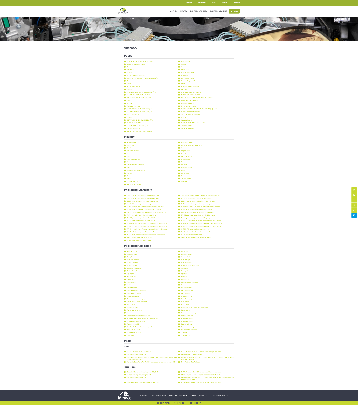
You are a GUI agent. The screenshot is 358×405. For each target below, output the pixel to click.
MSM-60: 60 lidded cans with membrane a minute (141, 215)
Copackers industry (133, 151)
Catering (183, 148)
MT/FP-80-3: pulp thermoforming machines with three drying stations (147, 229)
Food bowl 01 (131, 279)
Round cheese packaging (188, 313)
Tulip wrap (184, 332)
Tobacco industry (186, 178)
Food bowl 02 (185, 279)
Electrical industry (186, 156)
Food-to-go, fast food (133, 159)
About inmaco (185, 61)
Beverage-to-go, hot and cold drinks (191, 145)
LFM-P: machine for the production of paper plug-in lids (197, 204)
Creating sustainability (187, 72)
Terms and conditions (133, 128)
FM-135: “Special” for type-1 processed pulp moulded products (145, 204)
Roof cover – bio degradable (135, 313)
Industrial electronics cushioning (136, 290)
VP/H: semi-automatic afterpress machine (139, 237)
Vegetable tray (185, 335)
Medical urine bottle (133, 296)
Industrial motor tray (187, 290)
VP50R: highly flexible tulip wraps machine (139, 240)
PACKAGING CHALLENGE (218, 11)
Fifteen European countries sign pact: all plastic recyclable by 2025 (200, 375)
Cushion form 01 (186, 268)
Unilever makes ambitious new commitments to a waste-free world (201, 382)
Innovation (184, 89)
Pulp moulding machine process (190, 111)
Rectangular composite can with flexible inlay (194, 307)
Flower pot (184, 276)
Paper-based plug (186, 299)
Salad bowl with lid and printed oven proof (139, 327)
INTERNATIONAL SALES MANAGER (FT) (138, 95)
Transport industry (132, 181)
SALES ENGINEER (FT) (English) (190, 114)
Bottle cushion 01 (132, 254)
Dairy (128, 153)
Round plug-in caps (187, 324)
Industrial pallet (185, 293)
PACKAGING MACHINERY (198, 11)
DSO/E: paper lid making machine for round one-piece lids (198, 201)
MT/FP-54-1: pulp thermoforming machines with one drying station (201, 220)
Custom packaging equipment (136, 75)
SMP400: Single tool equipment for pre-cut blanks (141, 232)
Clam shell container (133, 259)
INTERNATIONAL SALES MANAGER (191, 92)
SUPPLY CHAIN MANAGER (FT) (136, 123)
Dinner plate (184, 271)
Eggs (128, 156)
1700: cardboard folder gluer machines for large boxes (143, 198)
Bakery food (130, 145)
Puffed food (185, 173)
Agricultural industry (133, 142)
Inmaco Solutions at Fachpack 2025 (191, 354)
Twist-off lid (130, 335)
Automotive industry (187, 142)
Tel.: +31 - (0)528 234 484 (220, 395)
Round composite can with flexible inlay (138, 315)
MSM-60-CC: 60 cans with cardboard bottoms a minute (197, 212)
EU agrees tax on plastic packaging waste (139, 375)
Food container (131, 282)
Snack (129, 178)
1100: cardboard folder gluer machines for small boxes (143, 195)
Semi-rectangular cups (188, 327)
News (129, 100)
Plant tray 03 (185, 304)
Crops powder (185, 151)
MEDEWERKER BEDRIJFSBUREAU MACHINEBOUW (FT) (197, 97)
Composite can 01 (132, 262)
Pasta (183, 170)
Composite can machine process (136, 67)
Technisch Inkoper (186, 125)
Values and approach (187, 128)
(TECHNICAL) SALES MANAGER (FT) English (140, 61)
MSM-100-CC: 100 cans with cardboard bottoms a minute (144, 209)
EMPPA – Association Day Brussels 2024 (139, 352)
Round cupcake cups (187, 315)
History (129, 83)
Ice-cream (184, 164)
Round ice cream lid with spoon (136, 321)
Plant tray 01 (185, 301)
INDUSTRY (183, 11)
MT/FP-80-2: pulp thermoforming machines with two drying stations (201, 226)
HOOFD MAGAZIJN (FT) (134, 86)
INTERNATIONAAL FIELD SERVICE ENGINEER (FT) (141, 92)
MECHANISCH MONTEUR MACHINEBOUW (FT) (140, 97)
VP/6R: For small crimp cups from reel (192, 234)
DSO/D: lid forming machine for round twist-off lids (196, 198)
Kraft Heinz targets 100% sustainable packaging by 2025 (143, 382)
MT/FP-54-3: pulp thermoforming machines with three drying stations (201, 223)
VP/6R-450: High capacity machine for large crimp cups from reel (146, 234)
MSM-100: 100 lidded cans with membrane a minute (196, 209)
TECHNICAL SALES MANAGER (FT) (137, 125)
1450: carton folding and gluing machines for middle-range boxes (200, 195)
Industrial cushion (132, 287)
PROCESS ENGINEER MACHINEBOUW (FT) (139, 109)
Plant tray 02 (131, 304)
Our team (130, 103)
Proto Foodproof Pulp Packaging (190, 362)
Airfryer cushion (132, 251)
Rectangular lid (185, 310)
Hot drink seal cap (186, 285)
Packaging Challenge (187, 103)
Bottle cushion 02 (186, 254)
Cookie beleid (185, 69)
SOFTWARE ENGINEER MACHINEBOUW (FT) (140, 120)
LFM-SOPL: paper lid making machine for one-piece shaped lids (145, 206)
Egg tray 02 (184, 273)
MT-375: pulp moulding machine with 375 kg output (196, 218)
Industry (129, 89)
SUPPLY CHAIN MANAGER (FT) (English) (193, 123)
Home (126, 18)
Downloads (184, 75)
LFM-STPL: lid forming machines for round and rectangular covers (200, 206)
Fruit (182, 162)
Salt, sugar (130, 176)
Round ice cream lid (187, 318)
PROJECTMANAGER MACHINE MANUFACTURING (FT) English (199, 109)
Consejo (183, 67)
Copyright (130, 72)
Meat (128, 167)
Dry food (183, 153)
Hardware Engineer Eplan (188, 81)
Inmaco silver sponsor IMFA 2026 (136, 354)
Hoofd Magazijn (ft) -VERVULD (190, 86)
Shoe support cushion (133, 329)
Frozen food (130, 162)
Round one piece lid (133, 324)
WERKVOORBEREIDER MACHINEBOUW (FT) (139, 131)
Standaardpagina (186, 120)
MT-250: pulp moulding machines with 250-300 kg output (144, 218)
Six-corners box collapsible (189, 329)
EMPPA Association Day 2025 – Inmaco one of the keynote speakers (201, 352)
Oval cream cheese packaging (136, 299)
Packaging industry (187, 167)
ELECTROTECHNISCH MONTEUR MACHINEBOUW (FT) (142, 78)
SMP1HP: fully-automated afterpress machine (195, 229)
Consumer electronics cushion (190, 265)
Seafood (183, 176)
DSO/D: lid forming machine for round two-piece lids (142, 201)
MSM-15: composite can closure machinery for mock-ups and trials (147, 212)
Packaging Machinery (133, 106)
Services (129, 117)
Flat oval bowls (131, 276)
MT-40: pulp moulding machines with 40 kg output (141, 220)
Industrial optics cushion (134, 293)
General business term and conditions (138, 81)
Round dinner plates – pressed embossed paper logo (142, 318)
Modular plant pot (186, 296)
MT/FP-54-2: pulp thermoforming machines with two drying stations (147, 223)
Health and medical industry (135, 164)
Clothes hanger (185, 259)
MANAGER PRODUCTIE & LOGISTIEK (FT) (193, 95)
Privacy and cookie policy (188, 106)
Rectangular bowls (132, 307)
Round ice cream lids (187, 321)
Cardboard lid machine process (136, 64)
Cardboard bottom (186, 257)
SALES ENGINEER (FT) (133, 114)
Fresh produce (185, 159)
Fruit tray (129, 285)
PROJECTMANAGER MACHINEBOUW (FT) (139, 111)
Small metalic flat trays (134, 332)
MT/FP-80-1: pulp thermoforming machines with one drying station (147, 226)
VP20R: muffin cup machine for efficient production (196, 237)
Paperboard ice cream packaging (137, 301)
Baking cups (184, 251)
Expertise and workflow (188, 78)
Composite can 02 (186, 262)
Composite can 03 (132, 265)
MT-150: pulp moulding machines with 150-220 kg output (198, 215)
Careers (183, 64)
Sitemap (183, 117)
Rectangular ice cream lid (134, 310)
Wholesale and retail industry (135, 184)
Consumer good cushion (134, 268)
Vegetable (184, 181)
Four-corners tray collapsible (189, 282)
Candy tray (130, 257)
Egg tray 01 (130, 273)
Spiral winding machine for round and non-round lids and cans (199, 232)
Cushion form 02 (132, 271)
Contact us (130, 69)
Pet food (129, 173)
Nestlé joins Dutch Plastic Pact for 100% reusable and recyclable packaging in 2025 (151, 362)
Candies (129, 148)
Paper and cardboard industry (136, 170)
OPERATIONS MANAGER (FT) (189, 100)
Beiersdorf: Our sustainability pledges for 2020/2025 (142, 372)
